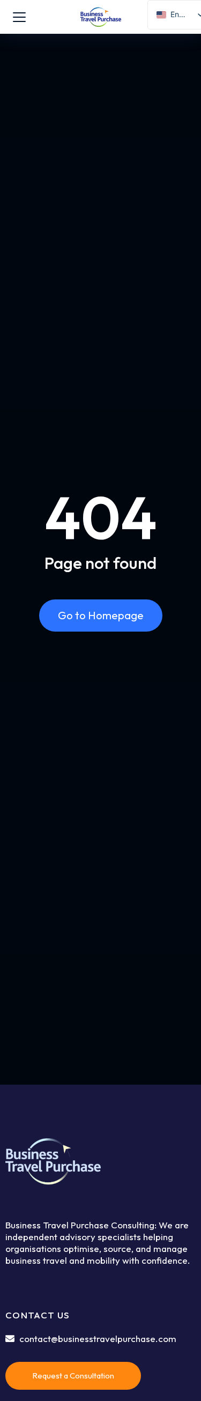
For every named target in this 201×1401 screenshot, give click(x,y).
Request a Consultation (73, 1375)
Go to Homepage (101, 615)
